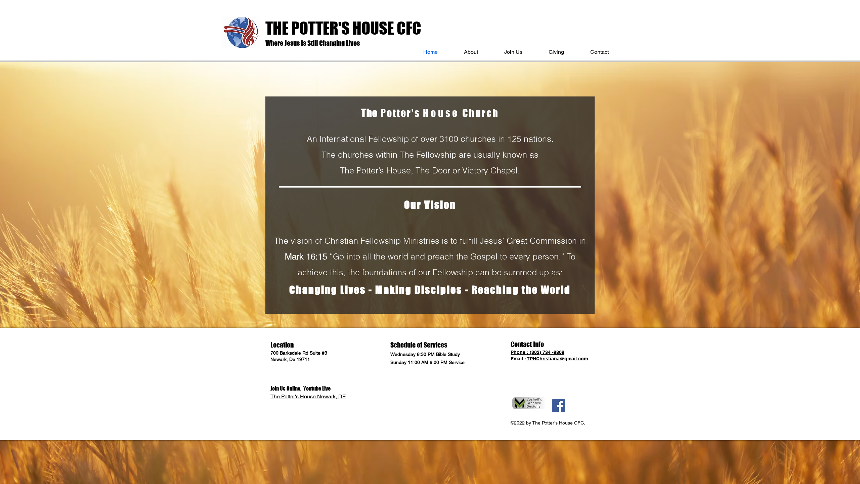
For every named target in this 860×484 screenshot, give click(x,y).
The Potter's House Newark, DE (308, 396)
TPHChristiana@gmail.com (557, 358)
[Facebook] (558, 405)
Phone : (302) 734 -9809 (537, 352)
